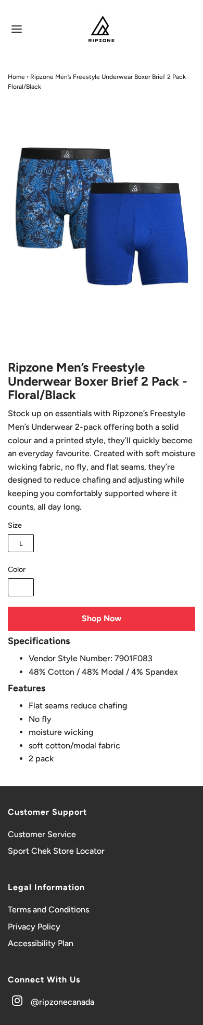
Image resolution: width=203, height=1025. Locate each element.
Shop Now (101, 618)
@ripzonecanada (62, 1002)
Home (16, 76)
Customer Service (42, 834)
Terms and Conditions (48, 909)
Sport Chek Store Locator (56, 851)
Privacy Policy (34, 927)
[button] (101, 223)
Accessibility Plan (40, 943)
